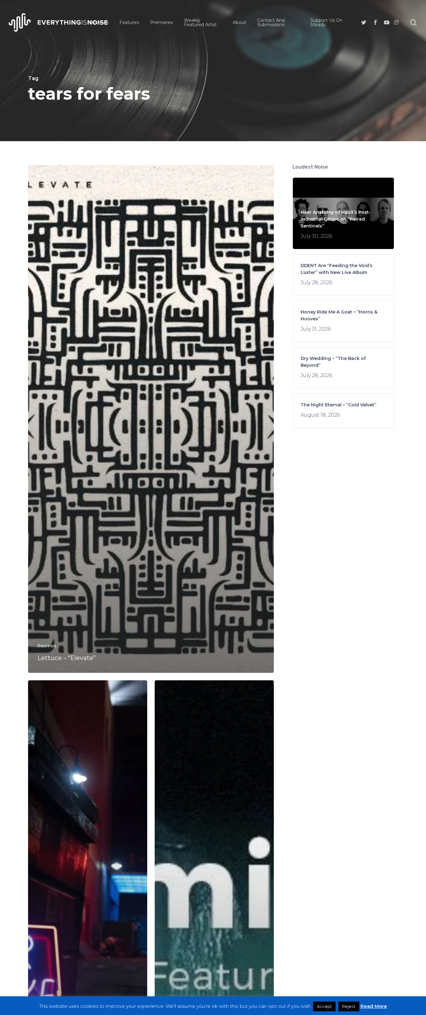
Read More (374, 1006)
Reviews (46, 646)
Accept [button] (324, 1006)
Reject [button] (349, 1006)
